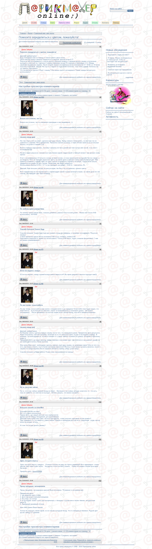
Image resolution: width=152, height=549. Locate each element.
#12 (100, 481)
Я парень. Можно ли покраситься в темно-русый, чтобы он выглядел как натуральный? (119, 59)
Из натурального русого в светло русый (119, 74)
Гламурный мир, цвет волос (44, 33)
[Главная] (57, 18)
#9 (100, 366)
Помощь (116, 23)
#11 (100, 439)
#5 (100, 224)
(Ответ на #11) (38, 97)
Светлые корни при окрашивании (119, 70)
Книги (52, 23)
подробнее (129, 77)
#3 (100, 131)
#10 (100, 402)
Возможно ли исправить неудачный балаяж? (116, 65)
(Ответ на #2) (38, 439)
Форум (76, 23)
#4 (100, 187)
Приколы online (64, 23)
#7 (100, 284)
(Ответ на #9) (38, 187)
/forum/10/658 (37, 471)
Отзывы (95, 23)
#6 (100, 249)
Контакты (105, 23)
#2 (100, 97)
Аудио (85, 23)
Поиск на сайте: (116, 9)
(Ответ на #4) (38, 366)
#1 (100, 46)
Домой (24, 23)
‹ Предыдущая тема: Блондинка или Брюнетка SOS (40, 541)
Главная (23, 33)
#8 (100, 322)
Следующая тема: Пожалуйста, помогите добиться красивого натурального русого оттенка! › (82, 541)
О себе (33, 23)
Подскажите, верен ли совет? (118, 55)
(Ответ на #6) (38, 284)
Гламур (43, 23)
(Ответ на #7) (38, 249)
